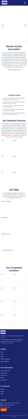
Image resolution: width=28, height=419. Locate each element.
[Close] (26, 1)
